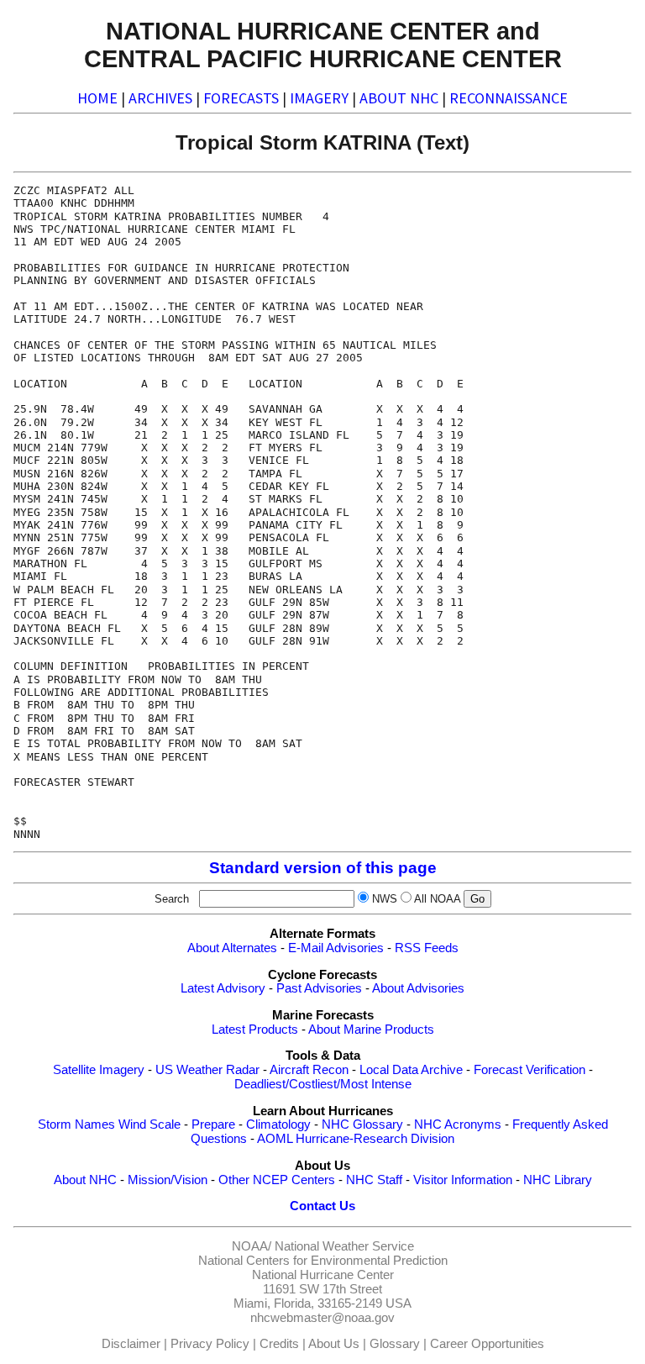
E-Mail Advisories (336, 948)
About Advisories (418, 988)
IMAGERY (319, 98)
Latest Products (255, 1029)
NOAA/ (251, 1246)
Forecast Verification (529, 1070)
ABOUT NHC (398, 98)
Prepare (213, 1124)
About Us (333, 1344)
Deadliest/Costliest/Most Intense (323, 1084)
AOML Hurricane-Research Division (355, 1138)
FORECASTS (241, 98)
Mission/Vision (167, 1180)
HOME (97, 98)
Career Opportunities (487, 1344)
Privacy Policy (209, 1344)
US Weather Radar (207, 1070)
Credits (279, 1344)
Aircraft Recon (309, 1070)
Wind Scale (149, 1124)
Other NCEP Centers (276, 1180)
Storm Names (76, 1124)
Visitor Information (462, 1180)
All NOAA (437, 899)
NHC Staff (374, 1180)
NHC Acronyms (457, 1124)
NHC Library (557, 1180)
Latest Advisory (223, 988)
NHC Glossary (362, 1124)
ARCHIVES (160, 98)
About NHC (85, 1180)
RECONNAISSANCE (508, 98)
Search (175, 899)
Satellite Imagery (98, 1070)
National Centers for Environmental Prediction (323, 1260)
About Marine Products (371, 1029)
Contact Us (322, 1206)
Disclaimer (131, 1344)
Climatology (278, 1124)
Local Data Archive (411, 1070)
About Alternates (232, 948)
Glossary (395, 1344)
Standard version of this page (323, 868)
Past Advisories (319, 988)
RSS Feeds (427, 948)
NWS (384, 899)
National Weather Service (344, 1246)
